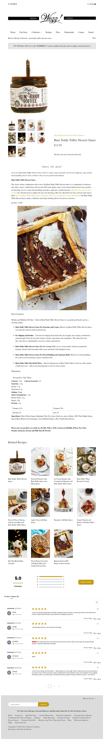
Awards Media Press (46, 715)
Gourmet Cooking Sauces (81, 717)
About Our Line (20, 722)
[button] (94, 619)
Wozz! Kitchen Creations (63, 135)
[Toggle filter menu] (97, 602)
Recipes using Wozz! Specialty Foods (51, 720)
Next (94, 38)
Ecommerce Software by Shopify (20, 729)
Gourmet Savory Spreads (83, 715)
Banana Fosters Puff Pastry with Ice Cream (62, 562)
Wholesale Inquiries (81, 720)
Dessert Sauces (78, 135)
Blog (69, 720)
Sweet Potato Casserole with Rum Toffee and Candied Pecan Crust (39, 563)
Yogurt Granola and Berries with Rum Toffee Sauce (85, 522)
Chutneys (37, 717)
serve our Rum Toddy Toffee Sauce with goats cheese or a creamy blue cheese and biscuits (48, 195)
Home (10, 715)
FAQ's (10, 722)
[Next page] (59, 686)
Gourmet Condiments (64, 715)
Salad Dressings (49, 717)
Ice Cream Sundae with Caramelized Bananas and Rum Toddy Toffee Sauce (63, 481)
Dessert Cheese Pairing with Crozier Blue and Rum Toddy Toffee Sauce (17, 522)
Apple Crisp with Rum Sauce (39, 521)
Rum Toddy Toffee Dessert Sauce (17, 480)
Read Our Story (31, 715)
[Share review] (97, 609)
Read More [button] (91, 675)
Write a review (86, 582)
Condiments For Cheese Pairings (19, 717)
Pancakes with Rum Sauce (63, 520)
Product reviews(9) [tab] (11, 597)
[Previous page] (45, 686)
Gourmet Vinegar (63, 717)
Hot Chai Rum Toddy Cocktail (15, 562)
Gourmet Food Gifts (28, 720)
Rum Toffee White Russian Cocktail (83, 480)
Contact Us (19, 715)
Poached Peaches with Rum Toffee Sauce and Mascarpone (39, 481)
